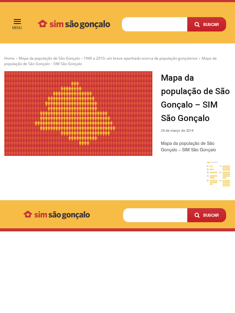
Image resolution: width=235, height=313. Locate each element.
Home (9, 58)
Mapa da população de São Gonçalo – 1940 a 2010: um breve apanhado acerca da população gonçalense (108, 58)
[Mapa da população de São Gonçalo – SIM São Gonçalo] (78, 113)
